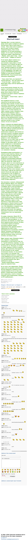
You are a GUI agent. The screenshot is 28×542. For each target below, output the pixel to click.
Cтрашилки (19, 33)
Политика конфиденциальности (10, 539)
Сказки (14, 33)
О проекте (4, 537)
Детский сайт (8, 33)
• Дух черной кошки (5, 298)
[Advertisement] (14, 14)
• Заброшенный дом (5, 295)
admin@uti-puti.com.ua (10, 288)
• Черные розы (4, 301)
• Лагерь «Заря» (4, 296)
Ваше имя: (4, 455)
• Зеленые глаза (4, 299)
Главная (2, 33)
